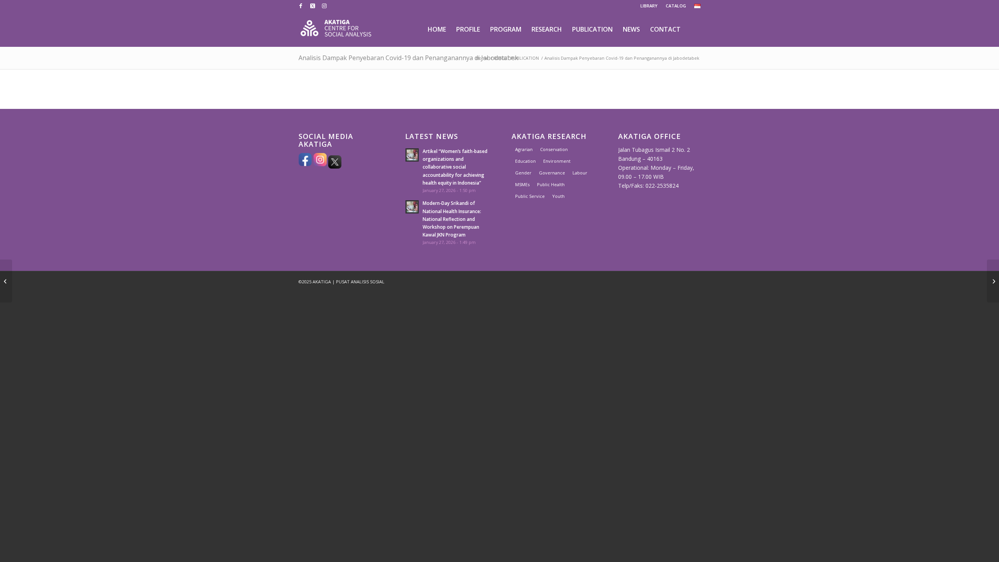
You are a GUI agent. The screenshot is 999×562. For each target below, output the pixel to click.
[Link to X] (312, 6)
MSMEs (522, 184)
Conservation (554, 149)
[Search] (693, 29)
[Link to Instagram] (324, 6)
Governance (552, 173)
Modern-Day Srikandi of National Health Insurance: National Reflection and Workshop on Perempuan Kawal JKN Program (452, 219)
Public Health (551, 184)
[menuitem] (649, 6)
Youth (558, 196)
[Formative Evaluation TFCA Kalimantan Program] (6, 281)
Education (525, 161)
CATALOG (676, 6)
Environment (557, 161)
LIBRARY (649, 6)
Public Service (530, 196)
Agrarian (524, 149)
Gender (523, 173)
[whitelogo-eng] (336, 29)
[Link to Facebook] (300, 6)
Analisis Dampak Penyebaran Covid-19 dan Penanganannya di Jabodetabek (408, 57)
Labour (579, 173)
